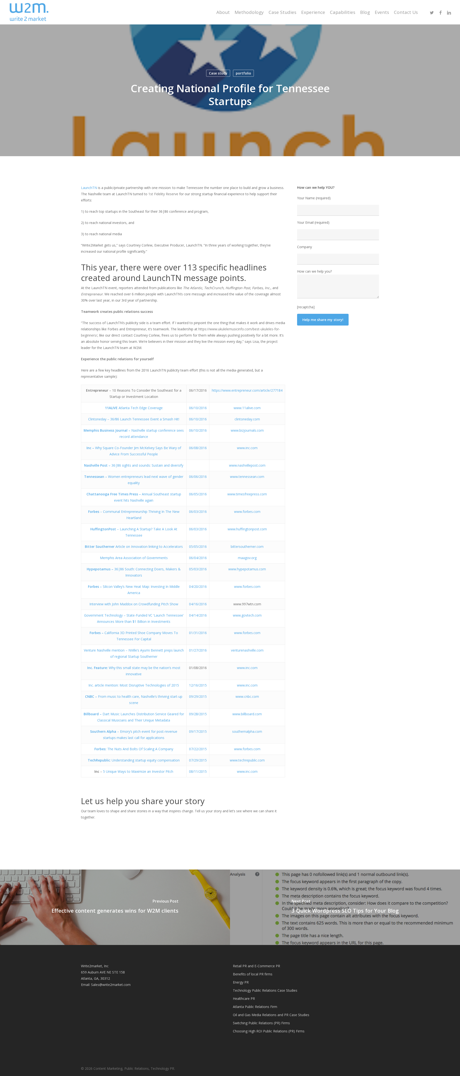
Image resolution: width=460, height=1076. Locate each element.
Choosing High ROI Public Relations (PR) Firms (269, 1031)
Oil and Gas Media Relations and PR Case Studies (271, 1015)
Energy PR (241, 982)
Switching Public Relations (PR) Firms (261, 1023)
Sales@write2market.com (111, 984)
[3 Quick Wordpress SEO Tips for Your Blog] (345, 907)
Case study (218, 73)
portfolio (243, 73)
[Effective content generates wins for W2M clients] (115, 907)
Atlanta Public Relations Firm (255, 1006)
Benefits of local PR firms (252, 974)
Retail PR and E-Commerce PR (256, 966)
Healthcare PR (244, 998)
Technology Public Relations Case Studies (265, 990)
